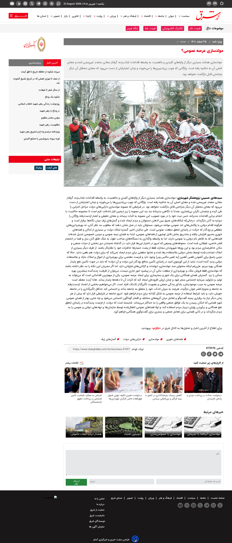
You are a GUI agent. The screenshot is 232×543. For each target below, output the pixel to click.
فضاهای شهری (175, 339)
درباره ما (101, 504)
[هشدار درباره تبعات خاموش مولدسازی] (84, 427)
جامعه (161, 16)
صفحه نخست (217, 498)
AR (209, 3)
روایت (99, 16)
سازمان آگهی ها (97, 527)
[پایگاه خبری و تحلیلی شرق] (208, 20)
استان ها (42, 16)
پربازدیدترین (35, 63)
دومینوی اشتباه (132, 434)
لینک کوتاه (137, 349)
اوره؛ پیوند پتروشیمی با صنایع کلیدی (42, 139)
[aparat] (25, 3)
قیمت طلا (150, 28)
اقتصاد (147, 16)
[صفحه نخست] (220, 3)
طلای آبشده (52, 168)
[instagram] (45, 3)
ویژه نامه (216, 42)
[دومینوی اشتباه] (123, 427)
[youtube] (12, 3)
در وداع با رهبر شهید (50, 111)
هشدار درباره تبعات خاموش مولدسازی (86, 434)
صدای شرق (117, 498)
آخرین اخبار (52, 63)
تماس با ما (100, 499)
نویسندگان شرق (97, 521)
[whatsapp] (203, 354)
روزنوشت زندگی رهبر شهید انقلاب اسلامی (39, 104)
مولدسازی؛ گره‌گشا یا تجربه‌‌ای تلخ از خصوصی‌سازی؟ (204, 434)
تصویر (56, 16)
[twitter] (31, 3)
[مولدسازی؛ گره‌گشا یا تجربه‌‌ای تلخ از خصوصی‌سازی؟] (202, 427)
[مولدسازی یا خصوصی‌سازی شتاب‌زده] (163, 427)
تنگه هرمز (132, 28)
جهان (171, 16)
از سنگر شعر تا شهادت (49, 90)
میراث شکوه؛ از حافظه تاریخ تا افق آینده (40, 72)
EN (215, 3)
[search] (58, 3)
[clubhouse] (18, 3)
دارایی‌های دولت (132, 339)
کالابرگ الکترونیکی (172, 28)
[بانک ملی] (34, 52)
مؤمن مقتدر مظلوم (50, 118)
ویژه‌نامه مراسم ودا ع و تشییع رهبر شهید (40, 132)
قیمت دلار (195, 28)
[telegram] (38, 3)
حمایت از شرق (97, 510)
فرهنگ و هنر (130, 16)
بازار (65, 16)
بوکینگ (38, 168)
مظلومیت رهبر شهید (49, 125)
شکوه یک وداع (52, 97)
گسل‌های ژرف (109, 339)
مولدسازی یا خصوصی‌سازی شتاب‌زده (165, 434)
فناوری (75, 16)
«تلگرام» (156, 328)
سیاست (185, 16)
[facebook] (209, 354)
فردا (87, 16)
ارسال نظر (76, 482)
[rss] (51, 3)
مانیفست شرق (97, 515)
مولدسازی (154, 339)
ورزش (113, 16)
